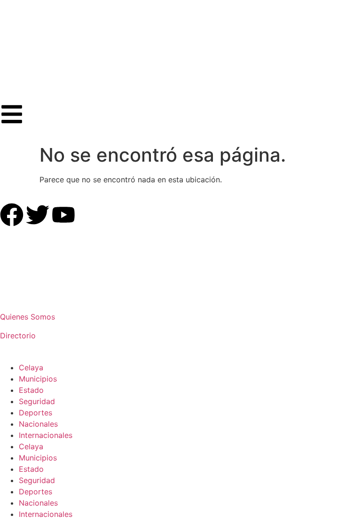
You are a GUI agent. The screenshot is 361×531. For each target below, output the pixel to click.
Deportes (35, 412)
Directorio (18, 335)
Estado (31, 390)
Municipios (38, 378)
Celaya (31, 367)
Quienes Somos (27, 316)
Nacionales (38, 424)
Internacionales (45, 435)
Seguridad (37, 401)
